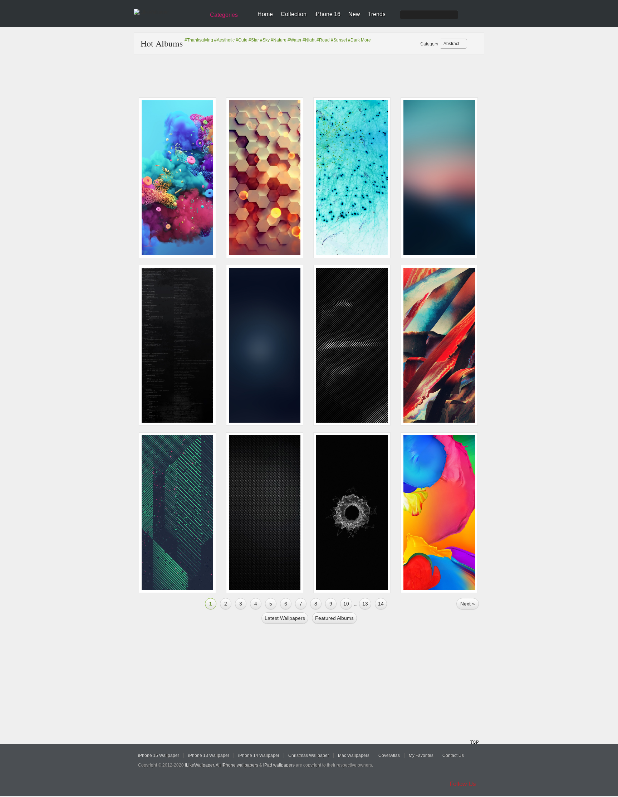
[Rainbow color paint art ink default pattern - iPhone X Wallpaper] (439, 512)
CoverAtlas (389, 755)
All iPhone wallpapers (237, 765)
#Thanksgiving (199, 40)
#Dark (354, 40)
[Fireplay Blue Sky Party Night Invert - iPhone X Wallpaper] (352, 177)
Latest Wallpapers (285, 618)
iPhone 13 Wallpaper (208, 755)
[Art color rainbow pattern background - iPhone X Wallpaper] (177, 177)
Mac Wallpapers (353, 755)
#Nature (278, 40)
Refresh (474, 44)
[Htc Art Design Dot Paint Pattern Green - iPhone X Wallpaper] (177, 512)
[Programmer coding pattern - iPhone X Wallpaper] (177, 345)
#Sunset (339, 40)
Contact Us (453, 755)
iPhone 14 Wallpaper (258, 755)
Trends (377, 14)
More (366, 40)
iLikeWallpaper (199, 765)
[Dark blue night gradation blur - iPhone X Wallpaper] (264, 345)
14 (381, 604)
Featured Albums (334, 618)
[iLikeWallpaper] (168, 12)
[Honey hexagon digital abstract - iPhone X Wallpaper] (264, 177)
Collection (293, 14)
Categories (224, 15)
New (354, 14)
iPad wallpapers (279, 765)
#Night (309, 40)
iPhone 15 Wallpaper (158, 755)
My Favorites (421, 755)
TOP (474, 741)
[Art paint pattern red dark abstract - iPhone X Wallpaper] (439, 345)
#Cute (241, 40)
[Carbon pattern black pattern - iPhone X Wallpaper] (264, 512)
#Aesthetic (224, 40)
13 (365, 604)
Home (265, 14)
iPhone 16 (327, 14)
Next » (467, 604)
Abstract (451, 43)
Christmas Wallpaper (308, 755)
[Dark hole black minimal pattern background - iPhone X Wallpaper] (352, 512)
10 (346, 604)
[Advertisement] (313, 76)
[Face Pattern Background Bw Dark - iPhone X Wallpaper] (352, 345)
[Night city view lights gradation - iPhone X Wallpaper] (439, 177)
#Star (254, 40)
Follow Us (463, 784)
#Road (323, 40)
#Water (294, 40)
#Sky (265, 40)
